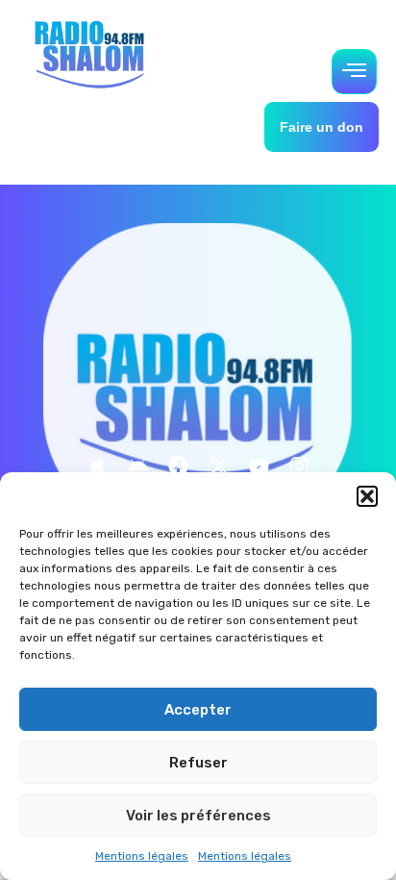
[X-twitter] (218, 465)
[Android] (137, 465)
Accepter (198, 709)
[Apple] (97, 465)
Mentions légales (141, 856)
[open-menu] (354, 71)
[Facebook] (178, 465)
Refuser (198, 762)
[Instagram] (299, 465)
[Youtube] (258, 465)
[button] (367, 496)
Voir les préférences (198, 815)
